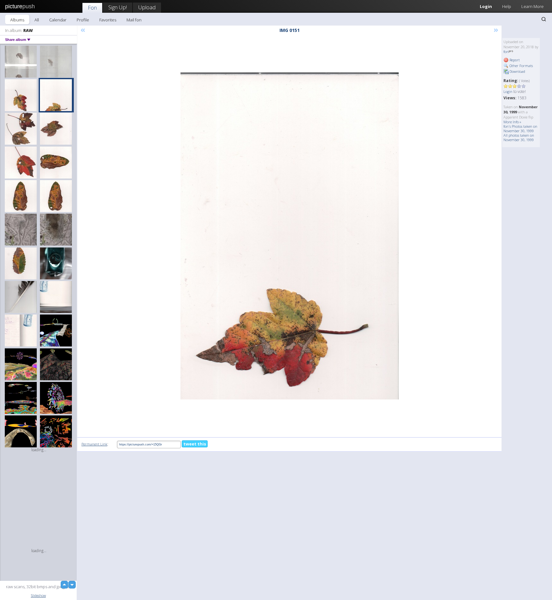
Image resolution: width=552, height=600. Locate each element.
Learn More (532, 6)
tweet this (194, 444)
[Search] (544, 19)
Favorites (107, 20)
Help (506, 6)
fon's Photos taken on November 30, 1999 (520, 128)
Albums (17, 20)
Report (514, 59)
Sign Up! (117, 7)
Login (486, 6)
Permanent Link (94, 444)
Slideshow (38, 595)
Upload (147, 7)
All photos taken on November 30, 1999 (518, 137)
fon (506, 51)
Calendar (57, 20)
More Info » (512, 121)
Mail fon (134, 20)
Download (517, 71)
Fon (92, 7)
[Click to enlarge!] (289, 235)
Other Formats (521, 65)
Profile (83, 20)
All (36, 20)
